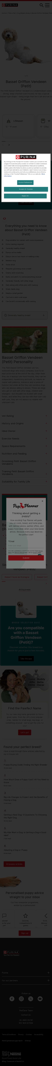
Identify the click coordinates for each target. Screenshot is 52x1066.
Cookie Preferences (25, 182)
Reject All (25, 196)
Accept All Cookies (26, 189)
